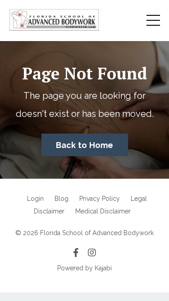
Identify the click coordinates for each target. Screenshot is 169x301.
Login (35, 198)
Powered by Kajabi (84, 268)
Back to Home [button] (85, 145)
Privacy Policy (99, 198)
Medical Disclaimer (103, 211)
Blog (62, 198)
